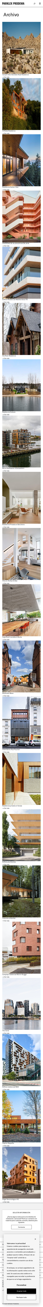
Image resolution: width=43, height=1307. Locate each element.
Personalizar (21, 1285)
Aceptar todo (21, 1291)
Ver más (6, 77)
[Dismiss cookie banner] (35, 1238)
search (35, 3)
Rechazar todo (21, 1297)
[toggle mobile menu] (40, 3)
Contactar (21, 1227)
